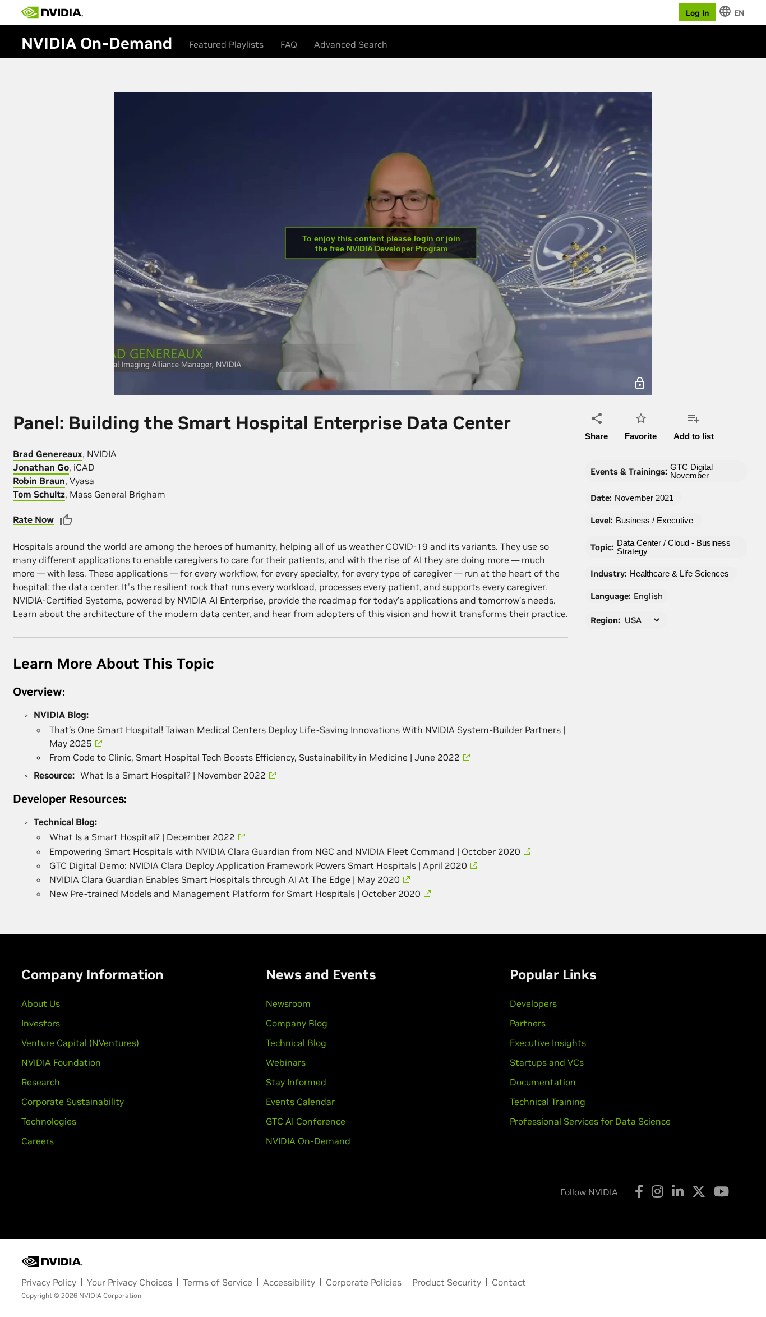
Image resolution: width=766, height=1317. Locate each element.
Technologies (48, 1121)
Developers (533, 1003)
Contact (509, 1282)
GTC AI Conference (305, 1121)
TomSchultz (39, 494)
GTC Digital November (691, 471)
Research (40, 1082)
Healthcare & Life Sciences (679, 573)
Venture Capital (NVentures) (80, 1042)
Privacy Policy (48, 1282)
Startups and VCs (547, 1062)
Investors (40, 1023)
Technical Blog (296, 1042)
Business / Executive (654, 520)
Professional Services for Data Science (590, 1121)
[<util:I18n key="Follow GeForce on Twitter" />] (698, 1191)
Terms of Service (217, 1282)
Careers (37, 1140)
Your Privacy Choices (129, 1282)
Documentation (543, 1082)
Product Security (446, 1282)
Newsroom (288, 1003)
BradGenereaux (47, 453)
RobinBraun (39, 480)
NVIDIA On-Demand (308, 1140)
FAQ (288, 44)
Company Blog (296, 1023)
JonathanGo (41, 467)
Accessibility (289, 1282)
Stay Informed (296, 1082)
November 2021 (644, 498)
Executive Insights (548, 1042)
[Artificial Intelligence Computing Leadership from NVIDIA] (52, 12)
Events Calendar (300, 1101)
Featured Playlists (226, 44)
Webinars (286, 1062)
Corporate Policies (364, 1282)
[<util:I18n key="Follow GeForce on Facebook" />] (639, 1191)
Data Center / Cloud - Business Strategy (674, 546)
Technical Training (547, 1101)
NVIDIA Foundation (61, 1062)
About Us (40, 1003)
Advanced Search (350, 44)
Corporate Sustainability (72, 1101)
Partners (528, 1023)
